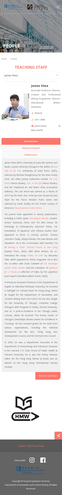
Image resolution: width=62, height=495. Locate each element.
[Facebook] (43, 461)
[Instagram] (32, 461)
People (14, 58)
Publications (31, 154)
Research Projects (31, 148)
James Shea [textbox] (11, 75)
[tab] (31, 141)
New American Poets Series (28, 207)
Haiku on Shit (35, 255)
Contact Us (23, 445)
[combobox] (31, 75)
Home (4, 58)
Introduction (31, 141)
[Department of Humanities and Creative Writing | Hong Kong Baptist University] (13, 6)
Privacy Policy (37, 445)
